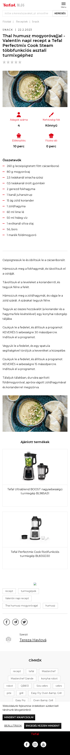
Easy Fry (20, 700)
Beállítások (13, 725)
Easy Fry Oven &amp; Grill (46, 693)
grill (21, 693)
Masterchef (48, 671)
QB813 (25, 685)
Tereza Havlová (33, 640)
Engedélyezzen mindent (43, 725)
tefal (31, 671)
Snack (35, 21)
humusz (50, 605)
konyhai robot (49, 678)
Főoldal (7, 21)
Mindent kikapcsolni (18, 717)
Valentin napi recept (17, 598)
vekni (59, 685)
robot (9, 685)
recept (9, 591)
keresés (60, 13)
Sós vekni (42, 685)
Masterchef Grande (22, 678)
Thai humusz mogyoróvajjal (21, 605)
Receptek (22, 21)
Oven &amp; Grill (43, 700)
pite (9, 693)
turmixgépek (28, 591)
